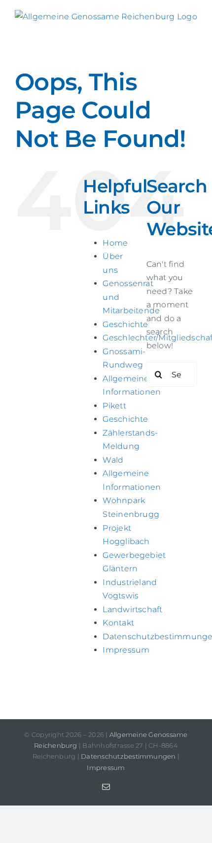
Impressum (126, 650)
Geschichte (125, 324)
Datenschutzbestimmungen (128, 756)
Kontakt (118, 622)
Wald (113, 460)
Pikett (114, 405)
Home (115, 243)
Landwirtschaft (132, 609)
